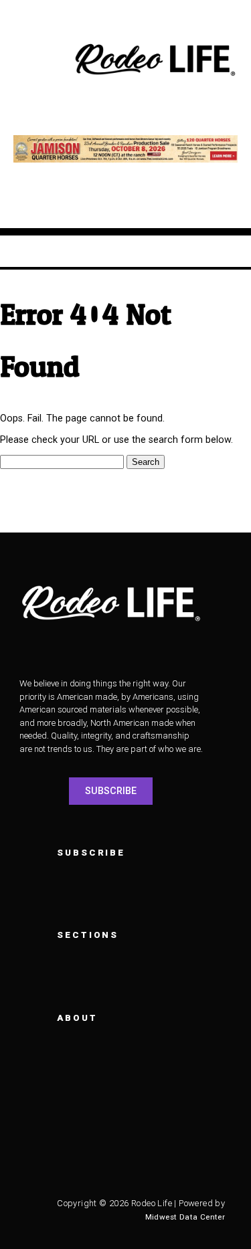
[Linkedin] (190, 1133)
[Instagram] (79, 1133)
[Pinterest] (43, 1166)
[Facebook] (43, 1133)
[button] (36, 60)
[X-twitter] (116, 1133)
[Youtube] (153, 1133)
